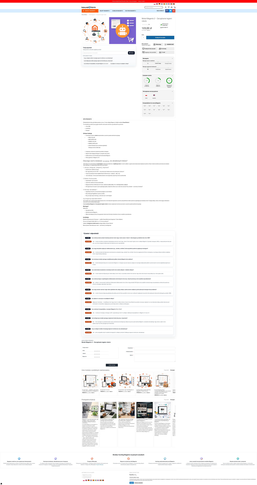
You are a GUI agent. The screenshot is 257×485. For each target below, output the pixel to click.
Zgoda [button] (131, 482)
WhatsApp (158, 44)
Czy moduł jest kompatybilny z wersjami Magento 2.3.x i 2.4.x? (96, 63)
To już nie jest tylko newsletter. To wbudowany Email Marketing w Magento (162, 420)
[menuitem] (90, 11)
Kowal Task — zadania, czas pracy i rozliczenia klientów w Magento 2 (90, 390)
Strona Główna (84, 14)
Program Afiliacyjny (99, 464)
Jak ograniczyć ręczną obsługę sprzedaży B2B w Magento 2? (125, 420)
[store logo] (89, 7)
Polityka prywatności (87, 476)
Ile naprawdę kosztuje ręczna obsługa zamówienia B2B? (107, 420)
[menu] (128, 11)
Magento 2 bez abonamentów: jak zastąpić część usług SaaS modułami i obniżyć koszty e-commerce (90, 421)
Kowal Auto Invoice (104, 389)
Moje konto (166, 7)
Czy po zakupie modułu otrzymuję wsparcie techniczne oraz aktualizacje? (98, 58)
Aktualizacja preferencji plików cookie (1, 483)
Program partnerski (87, 477)
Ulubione (168, 7)
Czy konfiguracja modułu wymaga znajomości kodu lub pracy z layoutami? (98, 60)
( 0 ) (149, 24)
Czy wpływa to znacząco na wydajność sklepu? (119, 63)
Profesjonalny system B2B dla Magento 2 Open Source (143, 390)
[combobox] (153, 7)
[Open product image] (95, 30)
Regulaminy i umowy (87, 474)
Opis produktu (87, 119)
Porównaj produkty (171, 7)
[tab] (87, 119)
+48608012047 (170, 44)
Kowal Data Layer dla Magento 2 (126, 389)
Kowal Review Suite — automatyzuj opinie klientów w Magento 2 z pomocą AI (128, 1)
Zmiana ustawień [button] (138, 482)
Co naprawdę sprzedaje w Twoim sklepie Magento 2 (144, 420)
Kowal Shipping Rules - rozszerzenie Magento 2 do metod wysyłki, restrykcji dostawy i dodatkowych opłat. (163, 391)
